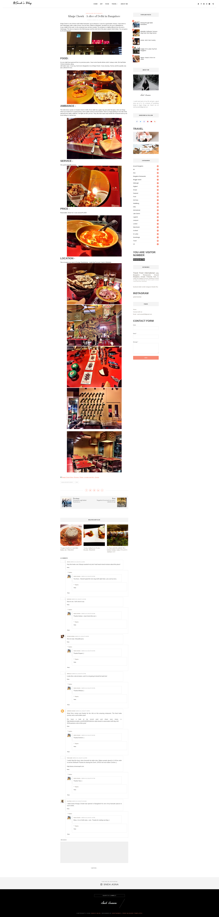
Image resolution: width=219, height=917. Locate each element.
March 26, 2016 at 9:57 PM (88, 778)
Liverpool (135, 220)
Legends (135, 217)
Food (107, 4)
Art (101, 4)
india (134, 207)
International (136, 210)
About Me (124, 4)
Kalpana (69, 801)
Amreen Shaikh (71, 711)
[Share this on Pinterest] (94, 490)
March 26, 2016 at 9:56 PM (88, 735)
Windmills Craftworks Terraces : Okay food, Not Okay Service (149, 32)
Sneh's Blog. (96, 913)
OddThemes (116, 913)
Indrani (69, 599)
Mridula (69, 673)
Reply (68, 567)
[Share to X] (90, 490)
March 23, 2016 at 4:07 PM (79, 673)
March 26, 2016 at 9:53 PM (88, 576)
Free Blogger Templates (132, 913)
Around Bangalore (138, 166)
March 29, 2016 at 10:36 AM (79, 801)
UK (134, 244)
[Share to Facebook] (86, 490)
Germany (135, 200)
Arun (68, 562)
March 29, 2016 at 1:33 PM (88, 817)
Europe (135, 190)
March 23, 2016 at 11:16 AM (77, 562)
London (135, 224)
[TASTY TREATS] (146, 141)
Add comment (63, 839)
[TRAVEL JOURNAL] (146, 153)
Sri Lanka (135, 234)
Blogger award (137, 179)
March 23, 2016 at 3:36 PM (82, 636)
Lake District (136, 213)
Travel (114, 4)
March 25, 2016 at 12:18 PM (80, 758)
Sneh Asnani (76, 576)
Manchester (136, 227)
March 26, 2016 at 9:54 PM (88, 650)
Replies (70, 572)
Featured (135, 193)
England (135, 186)
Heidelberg (136, 203)
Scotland (135, 230)
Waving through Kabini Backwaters (146, 23)
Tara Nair (69, 758)
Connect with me (137, 312)
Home (96, 4)
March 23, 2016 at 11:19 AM (79, 599)
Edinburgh (136, 183)
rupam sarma (71, 636)
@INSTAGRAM (137, 297)
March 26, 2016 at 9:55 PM (88, 688)
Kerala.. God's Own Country (148, 40)
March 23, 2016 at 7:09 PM (83, 711)
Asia (134, 173)
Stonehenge (136, 237)
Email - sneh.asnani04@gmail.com (142, 314)
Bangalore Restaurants (94, 13)
